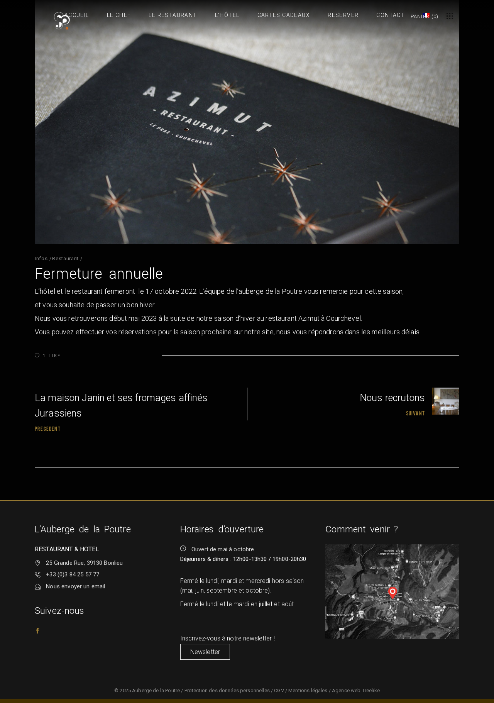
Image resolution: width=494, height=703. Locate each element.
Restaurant (65, 258)
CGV (279, 690)
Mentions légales (307, 690)
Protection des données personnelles (227, 690)
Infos (41, 258)
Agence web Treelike (356, 690)
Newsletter (205, 652)
